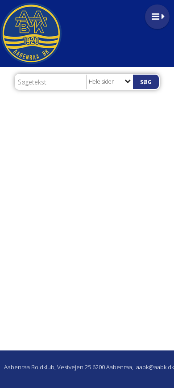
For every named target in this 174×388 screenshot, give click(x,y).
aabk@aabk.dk (155, 367)
